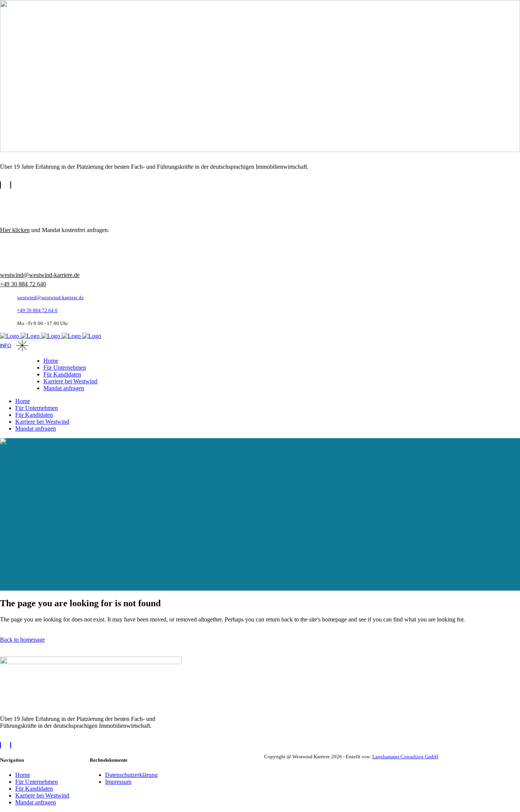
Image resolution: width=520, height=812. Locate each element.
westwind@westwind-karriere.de (40, 275)
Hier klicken (15, 230)
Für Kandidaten (34, 788)
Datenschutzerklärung (131, 775)
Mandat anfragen (35, 802)
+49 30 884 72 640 (23, 284)
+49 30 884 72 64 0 (37, 310)
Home (22, 775)
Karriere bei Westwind (42, 795)
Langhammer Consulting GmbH (405, 756)
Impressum (118, 781)
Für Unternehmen (36, 781)
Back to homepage (22, 639)
